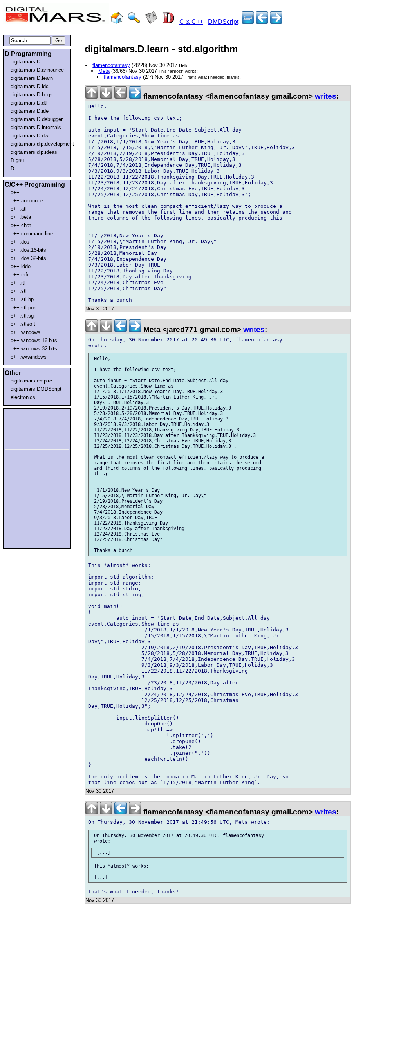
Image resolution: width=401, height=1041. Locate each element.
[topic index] (248, 21)
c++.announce (27, 201)
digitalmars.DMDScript (36, 389)
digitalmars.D (25, 62)
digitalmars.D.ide (30, 111)
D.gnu (17, 160)
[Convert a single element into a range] (262, 21)
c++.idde (21, 266)
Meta (104, 71)
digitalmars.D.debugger (37, 119)
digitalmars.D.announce (37, 70)
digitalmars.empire (31, 381)
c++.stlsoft (23, 324)
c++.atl (19, 209)
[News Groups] (151, 21)
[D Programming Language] (168, 21)
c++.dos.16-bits (28, 250)
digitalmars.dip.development (39, 144)
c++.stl (19, 291)
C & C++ (191, 21)
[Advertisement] (28, 427)
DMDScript (223, 21)
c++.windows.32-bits (34, 349)
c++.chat (21, 225)
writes (325, 96)
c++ (15, 192)
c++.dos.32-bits (28, 258)
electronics (23, 397)
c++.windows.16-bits (34, 340)
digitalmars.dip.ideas (34, 152)
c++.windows (25, 332)
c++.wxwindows (29, 357)
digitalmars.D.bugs (32, 94)
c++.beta (21, 217)
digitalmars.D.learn (32, 78)
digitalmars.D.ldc (30, 86)
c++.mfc (20, 275)
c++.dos (20, 242)
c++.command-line (32, 233)
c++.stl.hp (22, 299)
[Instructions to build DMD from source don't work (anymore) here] (276, 21)
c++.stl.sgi (23, 316)
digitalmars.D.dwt (30, 136)
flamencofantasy (111, 65)
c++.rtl (18, 283)
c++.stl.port (24, 307)
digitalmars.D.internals (36, 127)
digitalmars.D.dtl (29, 103)
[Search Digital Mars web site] (134, 21)
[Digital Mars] (116, 21)
